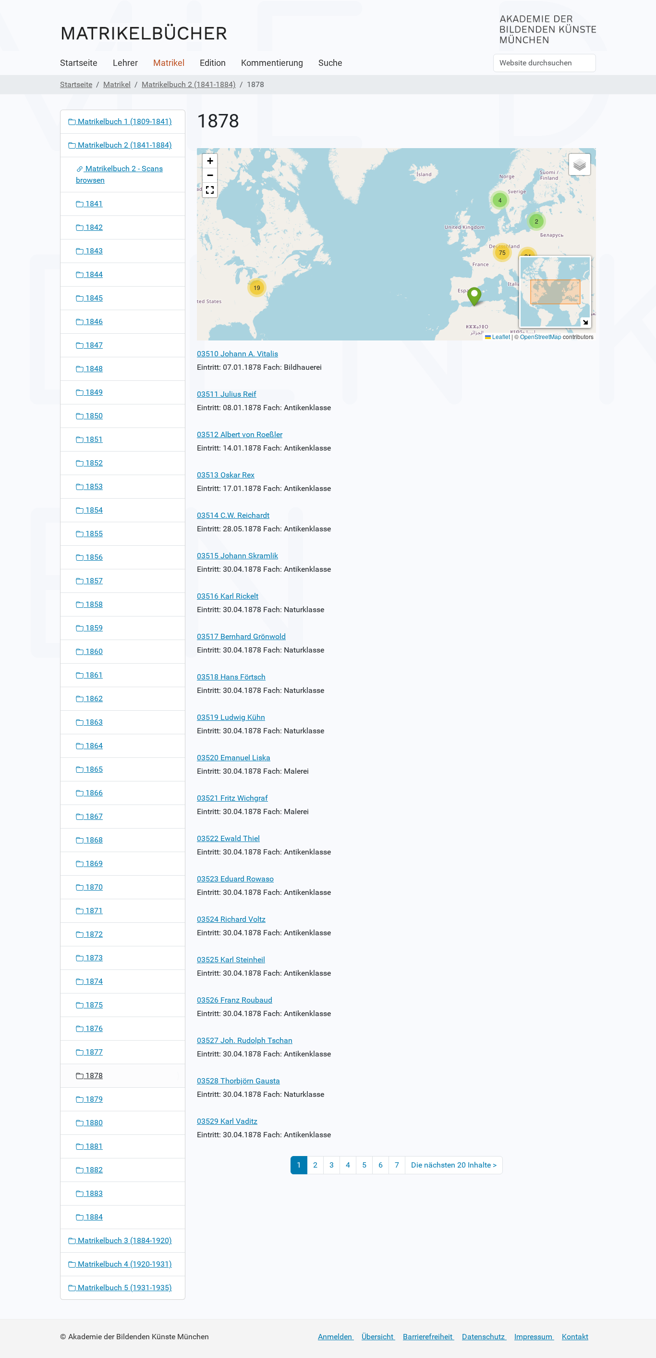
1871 (93, 910)
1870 (93, 887)
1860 (93, 651)
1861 (93, 674)
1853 (93, 486)
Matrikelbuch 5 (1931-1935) (124, 1287)
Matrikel (168, 63)
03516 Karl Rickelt (227, 596)
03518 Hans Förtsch (231, 676)
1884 (93, 1216)
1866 (93, 792)
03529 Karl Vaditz (227, 1121)
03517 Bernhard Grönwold (241, 636)
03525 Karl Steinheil (231, 959)
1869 (93, 863)
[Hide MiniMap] (585, 322)
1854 (93, 510)
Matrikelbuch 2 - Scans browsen (119, 174)
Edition (213, 63)
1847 (93, 345)
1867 (93, 816)
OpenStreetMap (540, 336)
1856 (93, 557)
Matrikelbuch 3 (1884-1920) (124, 1240)
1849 (93, 392)
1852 (93, 462)
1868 (93, 839)
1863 (93, 722)
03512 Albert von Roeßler (239, 434)
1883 (93, 1193)
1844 (93, 274)
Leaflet (500, 336)
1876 (93, 1028)
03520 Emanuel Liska (233, 757)
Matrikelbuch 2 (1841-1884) (189, 84)
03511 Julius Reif (226, 394)
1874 (93, 981)
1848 (93, 368)
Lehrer (125, 63)
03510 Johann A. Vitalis (237, 353)
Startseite (78, 63)
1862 (93, 698)
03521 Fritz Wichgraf (232, 798)
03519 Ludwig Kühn (231, 717)
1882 (93, 1169)
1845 (93, 297)
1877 (93, 1051)
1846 (93, 321)
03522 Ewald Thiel (228, 838)
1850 (93, 415)
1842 (93, 227)
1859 (93, 627)
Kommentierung (272, 63)
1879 (93, 1099)
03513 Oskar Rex (226, 474)
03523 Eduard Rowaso (235, 878)
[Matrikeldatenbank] (144, 32)
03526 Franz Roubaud (234, 1000)
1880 (93, 1122)
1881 (93, 1146)
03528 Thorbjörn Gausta (238, 1080)
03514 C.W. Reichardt (233, 515)
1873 (93, 957)
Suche (330, 63)
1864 (93, 745)
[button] (257, 287)
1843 (93, 250)
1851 (93, 439)
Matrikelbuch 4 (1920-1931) (124, 1264)
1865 (93, 769)
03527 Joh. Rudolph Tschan (244, 1040)
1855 (93, 533)
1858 (93, 604)
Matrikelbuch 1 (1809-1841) (124, 121)
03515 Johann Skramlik (237, 555)
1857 (93, 580)
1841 (93, 203)
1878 (93, 1075)
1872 (93, 934)
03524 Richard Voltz (231, 919)
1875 (93, 1004)
